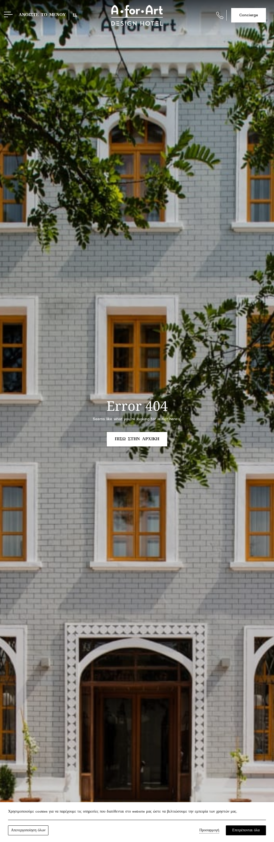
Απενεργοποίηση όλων (28, 830)
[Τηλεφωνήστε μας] (219, 15)
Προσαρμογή (209, 830)
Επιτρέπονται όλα (246, 830)
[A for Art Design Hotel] (137, 15)
